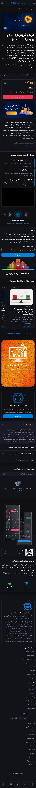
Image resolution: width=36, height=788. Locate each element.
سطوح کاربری (31, 670)
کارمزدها (32, 667)
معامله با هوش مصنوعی (28, 659)
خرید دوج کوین (30, 738)
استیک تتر (32, 678)
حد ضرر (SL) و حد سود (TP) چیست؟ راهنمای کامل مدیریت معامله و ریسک (22, 311)
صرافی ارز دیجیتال (22, 616)
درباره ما (32, 693)
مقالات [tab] (22, 75)
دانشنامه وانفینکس (29, 701)
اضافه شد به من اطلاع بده (18, 97)
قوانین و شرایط (31, 708)
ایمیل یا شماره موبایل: (27, 246)
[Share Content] (5, 83)
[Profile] (2, 3)
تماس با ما (32, 689)
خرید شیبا (32, 765)
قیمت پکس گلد (30, 761)
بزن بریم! (18, 255)
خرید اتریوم (31, 734)
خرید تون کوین (30, 742)
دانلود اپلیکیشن (30, 663)
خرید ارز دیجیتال (30, 651)
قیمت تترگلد (31, 746)
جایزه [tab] (27, 75)
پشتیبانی (18, 416)
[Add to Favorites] (8, 83)
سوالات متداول (31, 705)
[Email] (25, 718)
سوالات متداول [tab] (7, 75)
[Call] (20, 718)
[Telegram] (12, 718)
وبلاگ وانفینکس (30, 697)
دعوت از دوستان (30, 674)
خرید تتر (32, 731)
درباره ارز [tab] (33, 75)
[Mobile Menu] (34, 3)
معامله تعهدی (31, 655)
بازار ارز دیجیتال (30, 9)
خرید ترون (32, 753)
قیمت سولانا (31, 749)
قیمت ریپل (32, 757)
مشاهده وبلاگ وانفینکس (13, 333)
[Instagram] (16, 718)
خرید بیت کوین (30, 727)
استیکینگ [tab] (15, 75)
